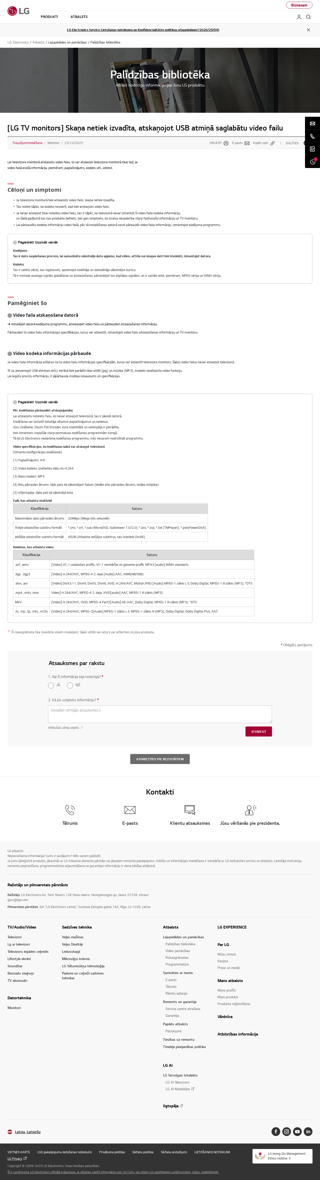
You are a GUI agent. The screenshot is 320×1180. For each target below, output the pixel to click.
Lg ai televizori (19, 944)
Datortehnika (19, 997)
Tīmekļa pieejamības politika (184, 1046)
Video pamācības (178, 950)
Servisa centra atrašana (183, 1008)
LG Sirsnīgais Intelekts (180, 1075)
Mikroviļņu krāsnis (76, 958)
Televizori (15, 936)
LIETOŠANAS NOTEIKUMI (212, 1152)
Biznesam (299, 5)
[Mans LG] (299, 17)
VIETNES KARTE (19, 1152)
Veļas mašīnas (73, 936)
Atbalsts (170, 927)
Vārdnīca (225, 1016)
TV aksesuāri (17, 980)
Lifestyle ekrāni (19, 958)
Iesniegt (259, 731)
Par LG (223, 944)
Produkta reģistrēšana (234, 1003)
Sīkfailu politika (143, 1152)
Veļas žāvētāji (72, 944)
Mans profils (227, 990)
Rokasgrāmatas (177, 957)
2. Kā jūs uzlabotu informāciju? (73, 699)
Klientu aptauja (176, 993)
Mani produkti (228, 996)
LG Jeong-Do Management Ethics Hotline (287, 1155)
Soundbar (15, 966)
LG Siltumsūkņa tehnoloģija (83, 966)
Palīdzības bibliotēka (180, 944)
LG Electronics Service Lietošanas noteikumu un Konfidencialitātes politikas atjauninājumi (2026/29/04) (143, 30)
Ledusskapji (71, 951)
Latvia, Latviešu (27, 1131)
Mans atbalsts (230, 980)
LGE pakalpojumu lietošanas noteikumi (65, 1152)
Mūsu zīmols (227, 954)
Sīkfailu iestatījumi (174, 1152)
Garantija (172, 1015)
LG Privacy (15, 1158)
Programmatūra (177, 964)
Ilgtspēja (170, 1105)
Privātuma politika (112, 1152)
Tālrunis (171, 986)
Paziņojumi (174, 1030)
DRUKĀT (216, 142)
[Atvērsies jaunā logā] (276, 1131)
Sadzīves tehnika (77, 927)
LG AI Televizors (177, 1082)
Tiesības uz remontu (178, 1039)
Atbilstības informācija (238, 1034)
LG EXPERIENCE (232, 927)
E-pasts (237, 142)
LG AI (168, 1065)
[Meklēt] (309, 17)
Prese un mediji (229, 967)
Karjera (223, 960)
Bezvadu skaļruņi (21, 973)
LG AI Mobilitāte (178, 1089)
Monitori (14, 1007)
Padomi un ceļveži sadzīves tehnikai (83, 975)
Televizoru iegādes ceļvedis (28, 951)
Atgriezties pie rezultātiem (160, 759)
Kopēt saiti (260, 142)
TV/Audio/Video (22, 927)
